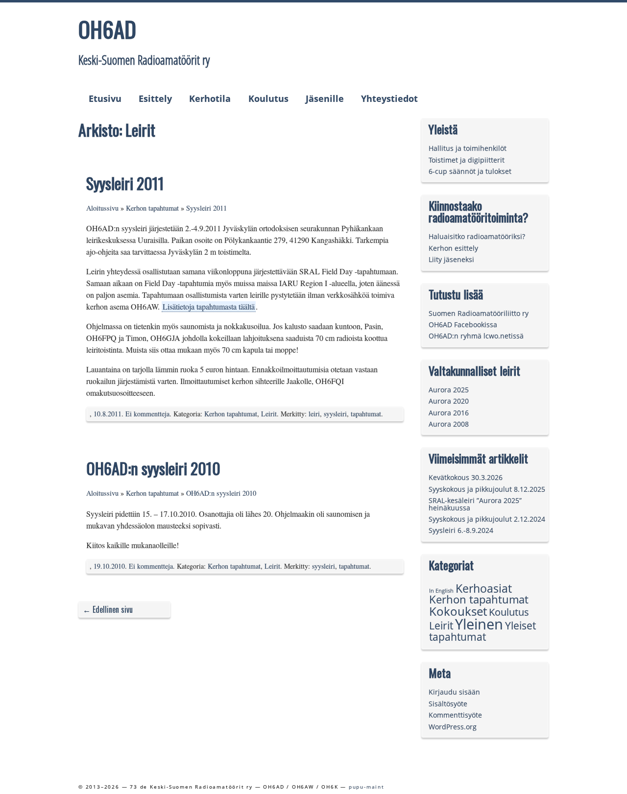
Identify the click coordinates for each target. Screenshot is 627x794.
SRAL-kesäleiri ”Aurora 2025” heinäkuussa (475, 504)
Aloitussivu (102, 208)
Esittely (155, 98)
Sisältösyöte (448, 703)
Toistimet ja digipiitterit (467, 160)
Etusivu (105, 98)
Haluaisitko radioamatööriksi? (477, 236)
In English (441, 590)
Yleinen (479, 624)
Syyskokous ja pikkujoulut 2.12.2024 (487, 519)
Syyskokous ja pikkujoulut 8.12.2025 (487, 489)
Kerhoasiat (484, 588)
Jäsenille (325, 98)
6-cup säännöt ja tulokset (470, 171)
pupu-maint (367, 786)
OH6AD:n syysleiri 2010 (153, 468)
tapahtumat (366, 413)
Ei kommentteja (147, 413)
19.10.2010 (109, 566)
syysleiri (335, 413)
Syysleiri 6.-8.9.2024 (461, 530)
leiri (314, 413)
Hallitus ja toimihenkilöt (467, 148)
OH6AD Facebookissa (463, 324)
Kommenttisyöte (455, 715)
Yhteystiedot (389, 98)
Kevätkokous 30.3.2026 (466, 477)
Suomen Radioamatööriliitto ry (479, 313)
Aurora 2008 (449, 424)
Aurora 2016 (449, 412)
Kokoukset (458, 611)
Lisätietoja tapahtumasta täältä (209, 306)
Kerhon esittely (453, 248)
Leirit (269, 413)
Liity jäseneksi (451, 259)
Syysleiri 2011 (125, 182)
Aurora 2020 (449, 401)
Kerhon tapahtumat (152, 208)
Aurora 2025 (449, 389)
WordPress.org (453, 726)
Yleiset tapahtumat (482, 631)
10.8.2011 (107, 413)
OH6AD (107, 29)
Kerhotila (210, 98)
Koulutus (268, 98)
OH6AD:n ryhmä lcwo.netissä (476, 335)
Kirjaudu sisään (454, 692)
